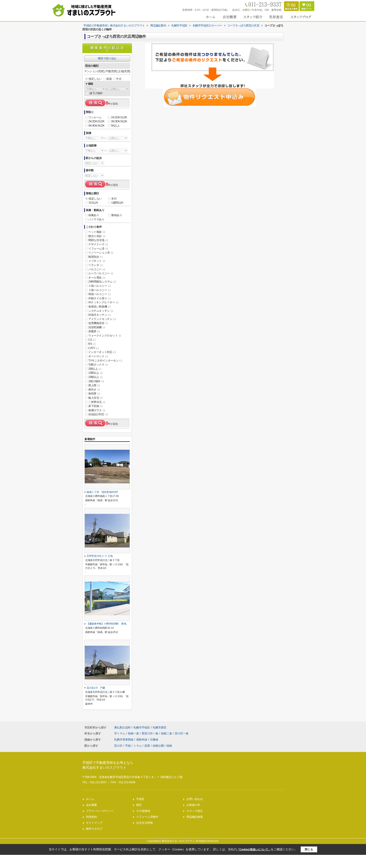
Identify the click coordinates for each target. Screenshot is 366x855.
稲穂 (169, 745)
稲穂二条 (167, 733)
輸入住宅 (95, 397)
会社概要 (91, 805)
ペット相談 (96, 231)
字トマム (120, 733)
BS (91, 343)
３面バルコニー (99, 290)
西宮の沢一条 (150, 733)
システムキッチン (100, 310)
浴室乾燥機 (96, 327)
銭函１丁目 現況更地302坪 (102, 492)
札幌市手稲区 (141, 727)
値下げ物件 (96, 93)
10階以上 (95, 372)
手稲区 (140, 799)
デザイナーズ (98, 244)
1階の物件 (96, 381)
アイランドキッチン (102, 319)
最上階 (94, 385)
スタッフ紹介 (194, 810)
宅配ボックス (98, 364)
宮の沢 (118, 745)
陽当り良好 (96, 236)
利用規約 (91, 816)
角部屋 (94, 393)
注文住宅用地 (144, 822)
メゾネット (96, 260)
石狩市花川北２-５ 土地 (100, 555)
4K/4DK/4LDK (96, 125)
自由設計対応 (98, 414)
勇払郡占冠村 (122, 727)
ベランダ (95, 265)
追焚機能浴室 (98, 323)
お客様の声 (193, 805)
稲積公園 (158, 745)
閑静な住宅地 (98, 240)
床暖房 (94, 331)
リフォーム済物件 (147, 816)
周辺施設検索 (194, 816)
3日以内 (93, 202)
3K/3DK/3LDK (119, 121)
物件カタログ (94, 828)
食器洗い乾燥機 (99, 306)
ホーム (90, 799)
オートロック (98, 356)
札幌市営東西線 (124, 739)
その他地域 (143, 810)
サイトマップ (94, 822)
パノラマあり (96, 219)
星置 (147, 745)
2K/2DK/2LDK (96, 121)
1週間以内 (117, 202)
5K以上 (115, 125)
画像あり (93, 215)
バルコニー (96, 269)
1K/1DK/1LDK (119, 117)
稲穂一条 (134, 733)
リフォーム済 (98, 248)
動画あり (116, 215)
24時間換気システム (102, 281)
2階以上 (94, 368)
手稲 (128, 745)
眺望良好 (95, 256)
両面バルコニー (99, 294)
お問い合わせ (194, 799)
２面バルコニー (99, 285)
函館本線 (142, 739)
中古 (118, 78)
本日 (113, 198)
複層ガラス (96, 410)
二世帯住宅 (96, 402)
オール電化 (96, 277)
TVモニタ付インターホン (105, 360)
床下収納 (95, 406)
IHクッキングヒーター (103, 302)
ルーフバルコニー (100, 273)
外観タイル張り (99, 298)
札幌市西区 (159, 727)
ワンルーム (95, 117)
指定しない (95, 78)
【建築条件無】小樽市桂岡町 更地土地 (109, 623)
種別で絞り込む (107, 58)
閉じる (309, 849)
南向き (94, 389)
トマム (137, 745)
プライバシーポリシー (100, 810)
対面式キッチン (99, 314)
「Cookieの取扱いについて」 (254, 849)
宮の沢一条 (182, 733)
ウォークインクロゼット (104, 335)
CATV (93, 348)
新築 (109, 78)
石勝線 (154, 739)
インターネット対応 (102, 352)
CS (91, 339)
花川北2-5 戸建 (96, 687)
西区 (139, 805)
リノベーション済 (100, 252)
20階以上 (95, 377)
